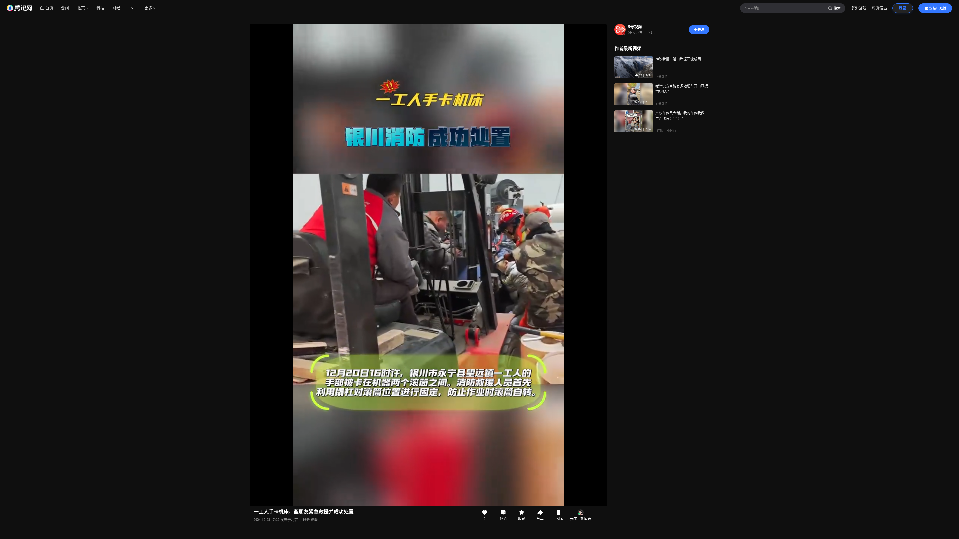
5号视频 (635, 27)
